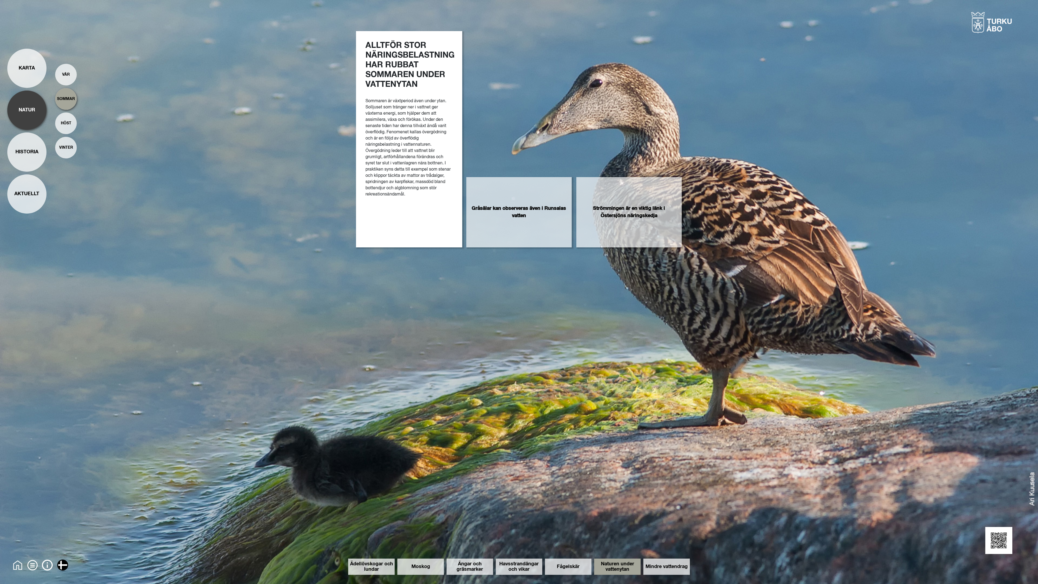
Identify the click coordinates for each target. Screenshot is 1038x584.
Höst (66, 123)
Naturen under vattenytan (617, 567)
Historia (26, 152)
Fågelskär (568, 566)
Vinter (66, 148)
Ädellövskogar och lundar (371, 567)
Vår (66, 75)
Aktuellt (26, 193)
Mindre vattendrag (667, 566)
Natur (27, 110)
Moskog (420, 566)
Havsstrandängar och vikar (519, 567)
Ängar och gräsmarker (470, 567)
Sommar (66, 99)
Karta (27, 68)
